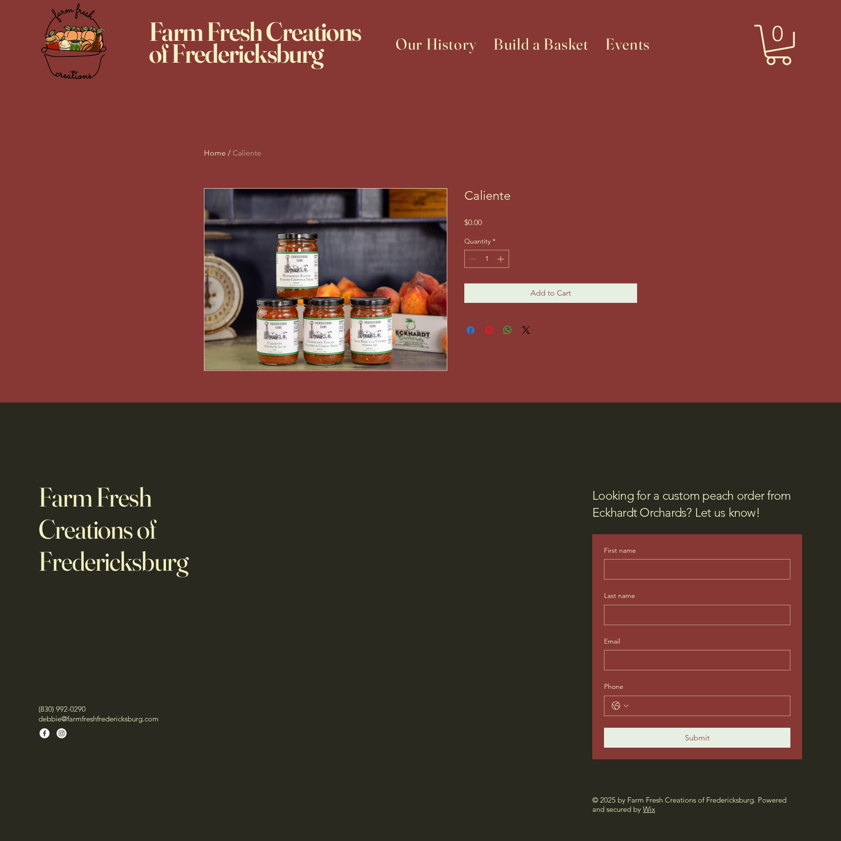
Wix (649, 809)
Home (215, 153)
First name (620, 550)
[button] (778, 45)
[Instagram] (61, 733)
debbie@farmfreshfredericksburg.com (98, 718)
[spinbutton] (486, 258)
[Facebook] (44, 733)
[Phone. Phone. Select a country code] (620, 706)
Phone (613, 686)
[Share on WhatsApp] (507, 330)
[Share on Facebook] (470, 330)
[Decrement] (472, 258)
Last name (619, 595)
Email (612, 641)
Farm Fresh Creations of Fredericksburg (113, 529)
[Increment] (501, 258)
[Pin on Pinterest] (489, 330)
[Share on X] (526, 330)
